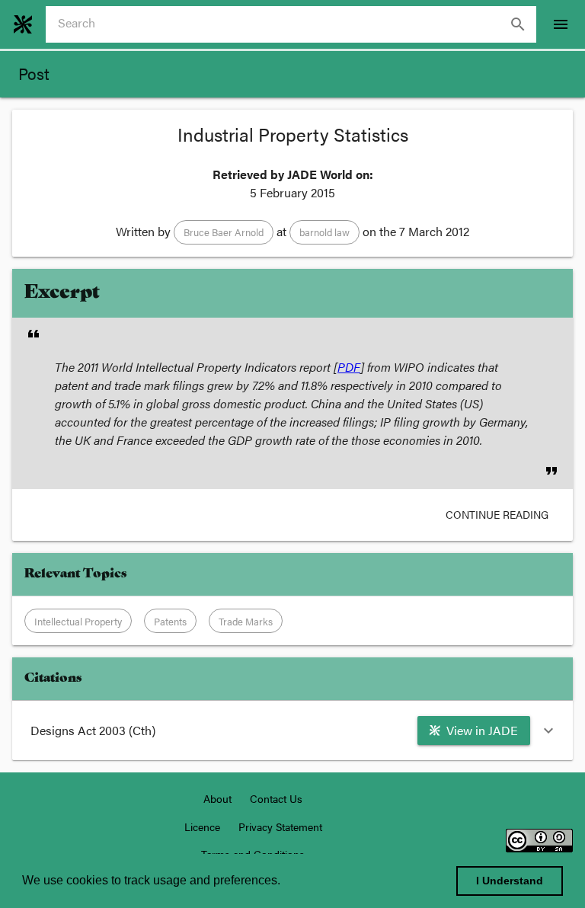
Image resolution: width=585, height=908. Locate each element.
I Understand (509, 880)
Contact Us (276, 798)
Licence (202, 826)
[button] (223, 232)
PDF (348, 367)
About (217, 798)
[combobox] (297, 24)
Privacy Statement (280, 826)
